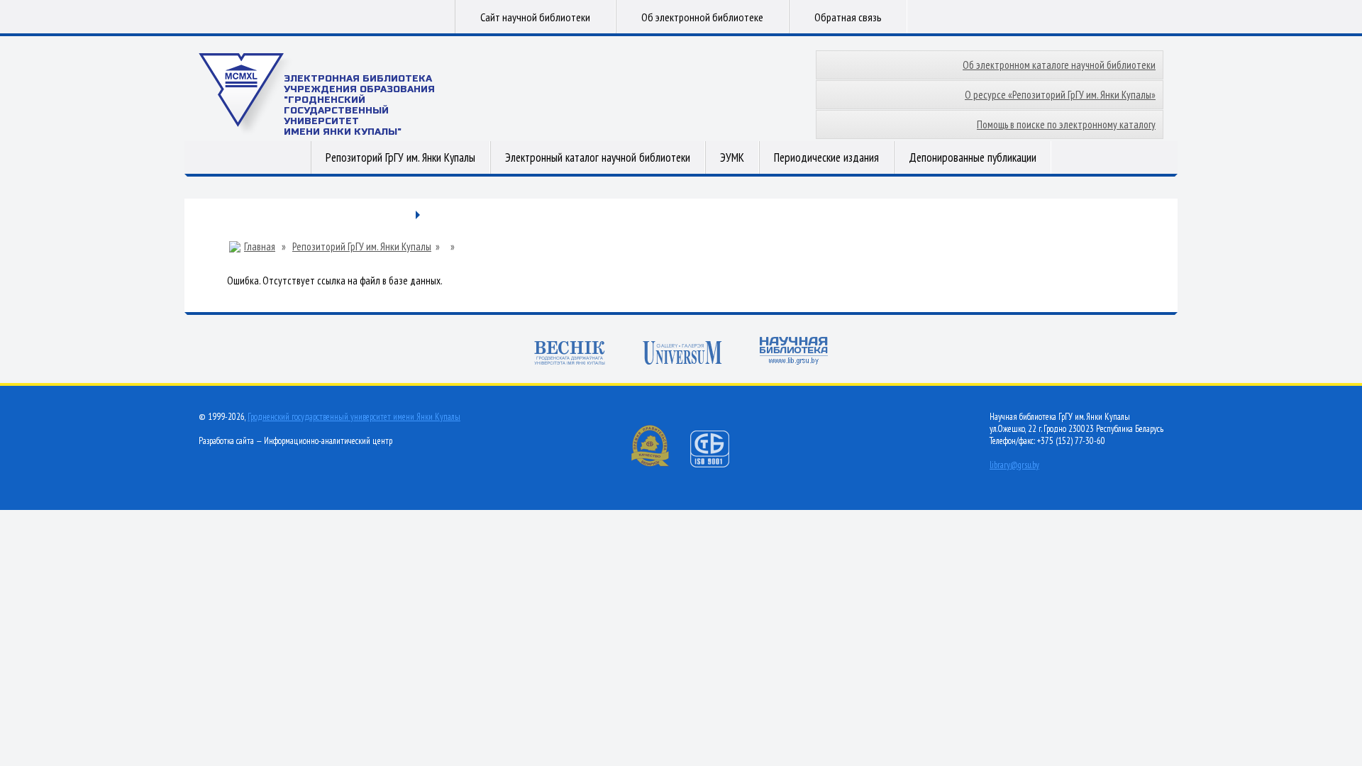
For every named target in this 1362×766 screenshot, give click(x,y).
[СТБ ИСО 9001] (718, 464)
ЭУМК (732, 157)
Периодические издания (826, 157)
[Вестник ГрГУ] (569, 354)
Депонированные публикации (972, 157)
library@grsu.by (1014, 465)
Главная (259, 246)
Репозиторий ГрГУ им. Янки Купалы (400, 157)
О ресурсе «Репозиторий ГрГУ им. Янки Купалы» (1060, 94)
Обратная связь (848, 17)
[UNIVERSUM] (682, 354)
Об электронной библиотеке (702, 17)
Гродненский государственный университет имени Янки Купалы (354, 417)
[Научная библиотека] (794, 352)
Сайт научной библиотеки (535, 17)
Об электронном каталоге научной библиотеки (1059, 65)
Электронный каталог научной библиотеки (597, 157)
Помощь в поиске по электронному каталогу (1066, 124)
